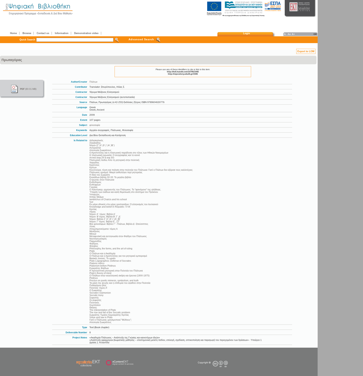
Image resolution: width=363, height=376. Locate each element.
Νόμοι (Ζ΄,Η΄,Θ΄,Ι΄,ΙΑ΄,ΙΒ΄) (102, 145)
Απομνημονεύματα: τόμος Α (103, 229)
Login (246, 33)
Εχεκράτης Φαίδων (99, 268)
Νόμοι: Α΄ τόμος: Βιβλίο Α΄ (102, 214)
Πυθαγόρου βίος (97, 285)
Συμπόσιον (95, 305)
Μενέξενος (94, 231)
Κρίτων (93, 167)
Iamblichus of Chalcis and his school (108, 199)
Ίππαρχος (94, 194)
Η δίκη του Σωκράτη (99, 175)
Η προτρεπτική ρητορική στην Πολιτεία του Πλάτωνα (116, 270)
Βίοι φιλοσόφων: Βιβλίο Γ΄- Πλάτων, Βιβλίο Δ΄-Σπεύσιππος (118, 224)
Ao (289, 34)
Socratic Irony (96, 295)
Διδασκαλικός (96, 140)
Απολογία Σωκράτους (100, 150)
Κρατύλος (94, 165)
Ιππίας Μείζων (96, 197)
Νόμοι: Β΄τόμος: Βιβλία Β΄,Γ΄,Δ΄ (105, 216)
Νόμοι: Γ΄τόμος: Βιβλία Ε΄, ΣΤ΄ (104, 221)
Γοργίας (93, 187)
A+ (293, 34)
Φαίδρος (93, 243)
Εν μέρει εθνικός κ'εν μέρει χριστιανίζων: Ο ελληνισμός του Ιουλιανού (123, 204)
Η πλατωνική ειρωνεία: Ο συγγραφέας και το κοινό (114, 155)
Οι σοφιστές (95, 300)
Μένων (92, 234)
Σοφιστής (94, 297)
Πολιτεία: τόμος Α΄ (98, 288)
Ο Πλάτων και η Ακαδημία (102, 253)
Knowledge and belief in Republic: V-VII (109, 206)
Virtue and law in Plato (100, 317)
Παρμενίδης (95, 241)
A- (285, 34)
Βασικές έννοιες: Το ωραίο (102, 258)
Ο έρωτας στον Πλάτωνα (101, 179)
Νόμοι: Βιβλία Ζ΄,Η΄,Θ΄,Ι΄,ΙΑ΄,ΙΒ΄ (105, 219)
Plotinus (93, 278)
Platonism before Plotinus (102, 265)
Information (61, 33)
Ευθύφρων (95, 184)
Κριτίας (93, 209)
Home (13, 33)
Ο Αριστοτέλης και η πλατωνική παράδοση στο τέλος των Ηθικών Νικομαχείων (128, 152)
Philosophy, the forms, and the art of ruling (110, 248)
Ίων (91, 202)
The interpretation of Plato (102, 310)
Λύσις (92, 226)
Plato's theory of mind (100, 273)
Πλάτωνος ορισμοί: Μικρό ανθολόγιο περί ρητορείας (115, 172)
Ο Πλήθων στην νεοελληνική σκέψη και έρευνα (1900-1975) (119, 275)
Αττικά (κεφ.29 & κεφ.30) (101, 157)
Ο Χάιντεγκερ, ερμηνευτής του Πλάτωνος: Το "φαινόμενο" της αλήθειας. (125, 189)
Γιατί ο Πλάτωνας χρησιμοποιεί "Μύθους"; (110, 320)
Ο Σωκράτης (95, 290)
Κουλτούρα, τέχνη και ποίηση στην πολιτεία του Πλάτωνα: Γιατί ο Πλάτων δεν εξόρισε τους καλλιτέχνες (141, 170)
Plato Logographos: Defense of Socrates (110, 261)
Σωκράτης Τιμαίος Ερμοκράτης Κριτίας (109, 315)
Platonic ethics (96, 263)
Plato (92, 251)
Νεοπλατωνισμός (98, 238)
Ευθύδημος (95, 182)
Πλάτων (93, 82)
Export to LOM (305, 51)
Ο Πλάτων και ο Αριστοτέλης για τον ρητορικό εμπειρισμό (118, 256)
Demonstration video (86, 33)
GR (315, 34)
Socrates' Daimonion (100, 292)
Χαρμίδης (94, 162)
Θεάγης (93, 307)
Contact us (43, 33)
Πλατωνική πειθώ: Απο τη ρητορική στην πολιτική (114, 160)
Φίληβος (93, 246)
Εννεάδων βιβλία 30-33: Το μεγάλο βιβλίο (110, 177)
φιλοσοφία (94, 125)
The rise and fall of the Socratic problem (109, 312)
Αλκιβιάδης (95, 143)
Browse (26, 33)
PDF (22, 89)
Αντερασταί (95, 148)
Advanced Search (141, 39)
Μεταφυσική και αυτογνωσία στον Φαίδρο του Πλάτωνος (118, 236)
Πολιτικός (94, 302)
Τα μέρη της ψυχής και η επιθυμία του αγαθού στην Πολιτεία (119, 283)
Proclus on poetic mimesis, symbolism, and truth (114, 280)
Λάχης (92, 211)
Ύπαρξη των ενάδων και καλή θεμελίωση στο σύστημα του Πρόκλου (123, 192)
